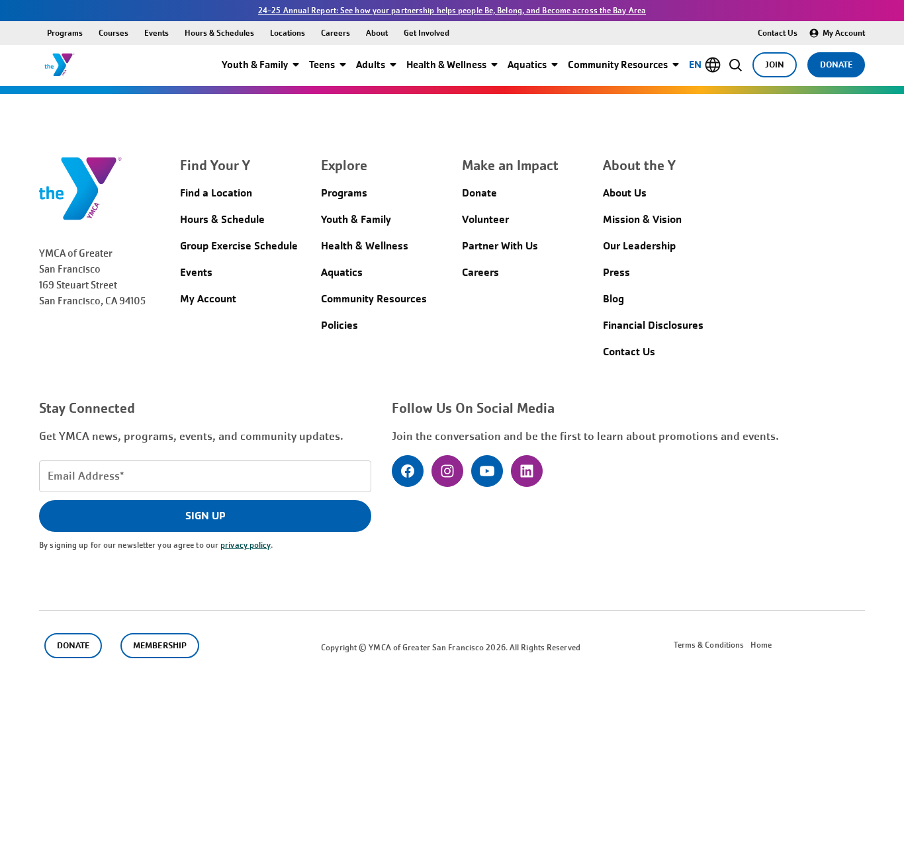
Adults (370, 64)
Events (156, 32)
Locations (287, 32)
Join (774, 64)
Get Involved (426, 32)
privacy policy (245, 545)
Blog (613, 299)
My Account (844, 32)
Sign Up (205, 516)
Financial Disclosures (653, 325)
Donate (836, 64)
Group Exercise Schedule (239, 246)
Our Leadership (639, 246)
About (377, 32)
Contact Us (777, 32)
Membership (159, 645)
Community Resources (618, 64)
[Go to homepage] (59, 65)
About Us (625, 193)
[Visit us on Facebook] (408, 471)
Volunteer (485, 219)
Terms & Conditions (709, 645)
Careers (335, 32)
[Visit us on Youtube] (487, 471)
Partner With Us (500, 246)
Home (760, 645)
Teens (322, 64)
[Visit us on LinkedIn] (527, 471)
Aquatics (527, 64)
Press (616, 272)
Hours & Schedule (222, 219)
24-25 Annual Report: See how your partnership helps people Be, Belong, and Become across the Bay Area (452, 10)
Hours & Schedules (219, 32)
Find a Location (216, 193)
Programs (65, 32)
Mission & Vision (642, 219)
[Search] (735, 65)
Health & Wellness (446, 64)
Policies (339, 325)
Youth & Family (255, 64)
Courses (113, 32)
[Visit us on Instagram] (447, 471)
